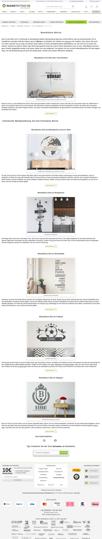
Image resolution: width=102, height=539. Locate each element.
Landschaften (75, 11)
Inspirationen (93, 477)
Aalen (52, 364)
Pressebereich (59, 471)
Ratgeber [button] (96, 11)
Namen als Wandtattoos (76, 22)
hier (52, 240)
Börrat (50, 26)
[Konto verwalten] (86, 7)
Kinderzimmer (51, 11)
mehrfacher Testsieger (77, 1)
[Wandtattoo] (16, 6)
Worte (22, 11)
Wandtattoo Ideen (39, 22)
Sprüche (13, 11)
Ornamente (63, 11)
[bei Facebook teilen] (51, 441)
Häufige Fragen (43, 468)
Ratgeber (13, 26)
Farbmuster (43, 474)
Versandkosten (43, 477)
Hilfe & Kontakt (96, 1)
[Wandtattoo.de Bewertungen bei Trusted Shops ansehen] (76, 479)
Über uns (58, 468)
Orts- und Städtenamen (38, 26)
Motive (40, 11)
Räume (4, 11)
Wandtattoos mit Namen (23, 26)
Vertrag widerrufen (58, 477)
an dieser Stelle (22, 366)
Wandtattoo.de (5, 26)
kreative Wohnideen (56, 22)
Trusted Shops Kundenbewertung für (38, 493)
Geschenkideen (94, 22)
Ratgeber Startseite (9, 22)
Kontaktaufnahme (43, 471)
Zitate (86, 11)
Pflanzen (32, 11)
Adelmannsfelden (69, 364)
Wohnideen (93, 483)
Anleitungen (24, 22)
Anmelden (18, 480)
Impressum (43, 480)
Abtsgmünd (68, 41)
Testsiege (58, 474)
